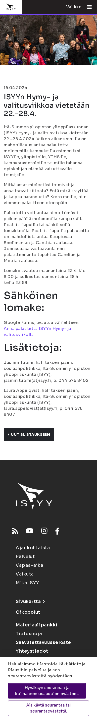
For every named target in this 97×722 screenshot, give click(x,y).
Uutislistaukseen (30, 434)
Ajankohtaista (33, 548)
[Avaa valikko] (87, 7)
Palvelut (25, 556)
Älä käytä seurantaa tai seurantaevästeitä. (48, 708)
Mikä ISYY (27, 582)
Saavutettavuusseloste (43, 642)
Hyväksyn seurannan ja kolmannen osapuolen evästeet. (47, 690)
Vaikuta (25, 574)
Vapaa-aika (30, 565)
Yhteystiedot (32, 651)
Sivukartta (28, 601)
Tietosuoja (29, 633)
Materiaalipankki (36, 625)
